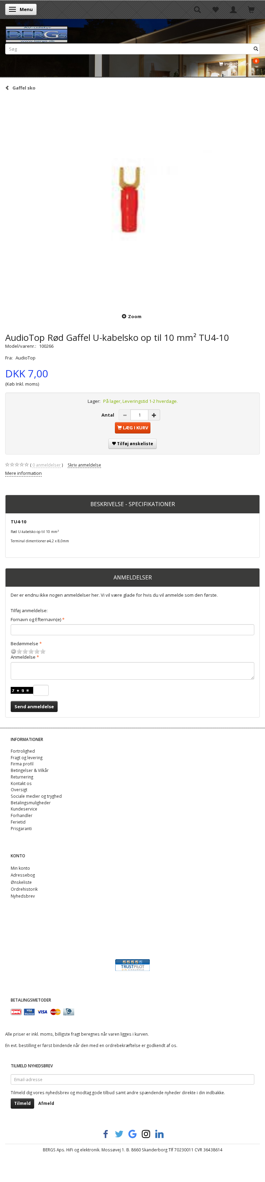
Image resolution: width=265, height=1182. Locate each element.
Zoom (134, 316)
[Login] (233, 9)
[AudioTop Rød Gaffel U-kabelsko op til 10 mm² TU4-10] (132, 201)
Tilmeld (22, 1103)
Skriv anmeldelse (84, 465)
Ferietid (18, 822)
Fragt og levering (26, 757)
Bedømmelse (24, 643)
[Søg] (256, 48)
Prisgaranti (21, 828)
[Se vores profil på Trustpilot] (132, 964)
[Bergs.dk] (36, 33)
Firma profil (22, 763)
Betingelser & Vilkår (30, 770)
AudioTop (26, 358)
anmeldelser (46, 465)
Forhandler (21, 815)
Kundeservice (24, 809)
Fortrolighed (23, 751)
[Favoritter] (215, 9)
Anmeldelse (23, 657)
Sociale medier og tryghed (36, 796)
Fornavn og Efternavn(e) (36, 619)
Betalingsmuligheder (31, 802)
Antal (108, 415)
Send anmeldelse (34, 706)
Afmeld (46, 1103)
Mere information (23, 473)
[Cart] (251, 9)
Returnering (22, 777)
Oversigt (19, 789)
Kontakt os (21, 783)
